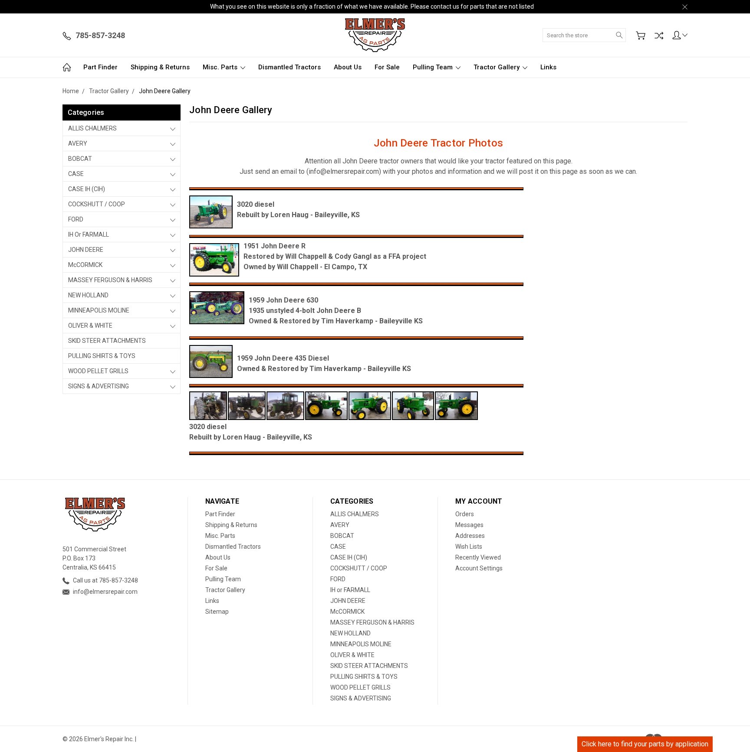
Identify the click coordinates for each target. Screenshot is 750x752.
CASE (76, 173)
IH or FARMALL (88, 234)
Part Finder (100, 67)
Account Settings (479, 568)
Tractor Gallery (497, 67)
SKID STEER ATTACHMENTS (107, 340)
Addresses (470, 535)
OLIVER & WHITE (90, 325)
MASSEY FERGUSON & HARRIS (110, 280)
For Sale (387, 67)
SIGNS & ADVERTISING (98, 386)
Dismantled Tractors (289, 67)
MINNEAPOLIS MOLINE (98, 310)
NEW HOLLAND (88, 295)
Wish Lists (468, 546)
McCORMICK (85, 264)
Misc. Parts (221, 67)
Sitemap (217, 611)
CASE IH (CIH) (86, 189)
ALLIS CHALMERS (92, 128)
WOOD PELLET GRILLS (98, 371)
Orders (464, 514)
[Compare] (659, 35)
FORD (75, 219)
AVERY (77, 143)
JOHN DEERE (85, 249)
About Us (348, 67)
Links (548, 67)
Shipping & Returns (160, 67)
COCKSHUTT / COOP (96, 204)
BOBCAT (80, 158)
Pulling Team (433, 67)
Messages (469, 524)
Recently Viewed (478, 557)
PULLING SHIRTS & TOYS (101, 355)
